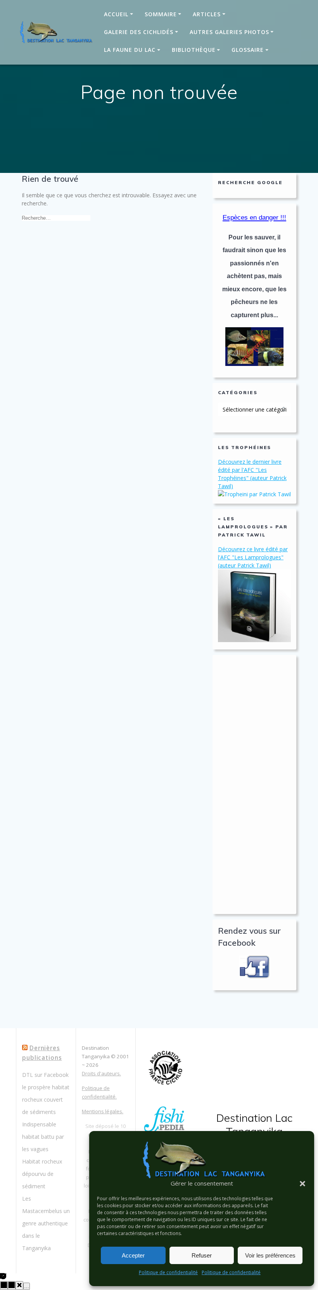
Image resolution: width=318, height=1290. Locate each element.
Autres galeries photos (229, 32)
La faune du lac (130, 49)
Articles (207, 14)
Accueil (116, 14)
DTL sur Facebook (45, 1074)
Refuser (202, 1255)
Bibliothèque (194, 49)
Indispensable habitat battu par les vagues (43, 1137)
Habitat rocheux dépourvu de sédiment (42, 1174)
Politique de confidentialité (168, 1272)
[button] (302, 1183)
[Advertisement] (254, 784)
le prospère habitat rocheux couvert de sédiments (45, 1099)
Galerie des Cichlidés (138, 32)
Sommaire (161, 14)
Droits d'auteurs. (101, 1073)
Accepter (133, 1255)
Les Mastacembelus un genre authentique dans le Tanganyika (46, 1223)
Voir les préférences (270, 1255)
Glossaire (248, 49)
